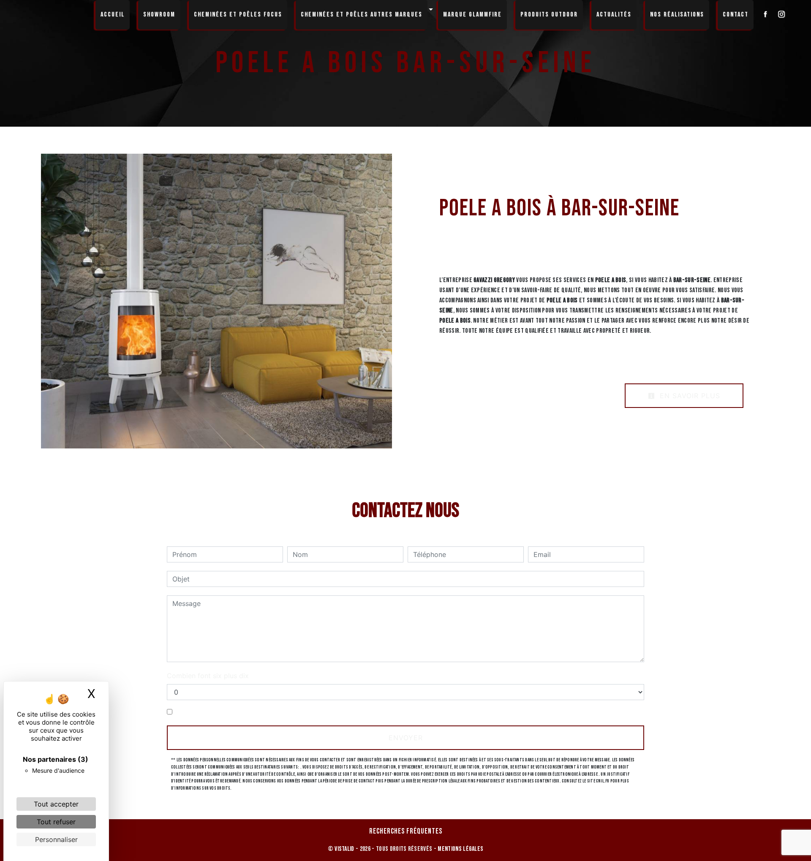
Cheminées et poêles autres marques (361, 15)
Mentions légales (459, 849)
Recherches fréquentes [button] (405, 831)
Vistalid (344, 849)
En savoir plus (688, 395)
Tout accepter (56, 804)
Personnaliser (56, 839)
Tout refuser (56, 822)
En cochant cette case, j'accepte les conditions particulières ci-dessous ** (294, 712)
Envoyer (406, 737)
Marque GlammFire (472, 15)
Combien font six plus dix (208, 675)
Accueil (113, 15)
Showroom (159, 15)
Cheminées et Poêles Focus (238, 15)
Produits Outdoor (549, 15)
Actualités (613, 15)
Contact (735, 15)
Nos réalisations (677, 15)
